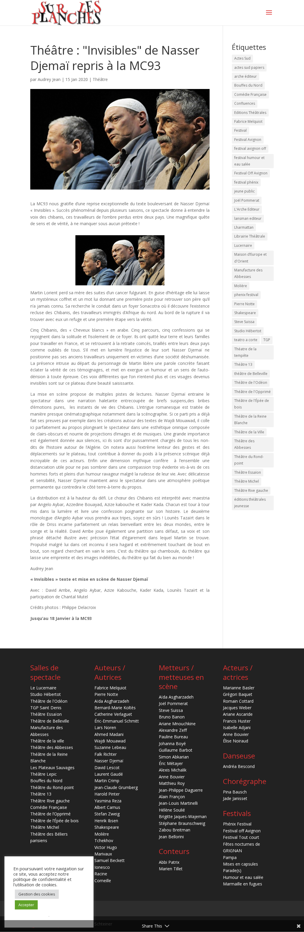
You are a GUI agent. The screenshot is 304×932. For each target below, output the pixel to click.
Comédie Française (250, 94)
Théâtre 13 (243, 364)
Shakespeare (245, 312)
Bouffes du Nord (248, 85)
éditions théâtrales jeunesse (250, 502)
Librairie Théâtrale (249, 236)
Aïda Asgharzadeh (111, 701)
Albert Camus (107, 807)
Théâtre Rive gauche (251, 490)
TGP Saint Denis (45, 707)
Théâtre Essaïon (247, 472)
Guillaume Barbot (175, 750)
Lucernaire (243, 245)
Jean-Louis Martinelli (178, 803)
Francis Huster (237, 721)
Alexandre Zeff (173, 730)
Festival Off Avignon (250, 173)
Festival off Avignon (242, 831)
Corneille (102, 880)
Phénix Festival (237, 824)
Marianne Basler (238, 688)
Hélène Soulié (172, 810)
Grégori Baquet (237, 694)
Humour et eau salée (243, 877)
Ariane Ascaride (238, 714)
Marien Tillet (171, 868)
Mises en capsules (240, 864)
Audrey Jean (49, 79)
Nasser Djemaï (109, 761)
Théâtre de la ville (47, 741)
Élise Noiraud (235, 741)
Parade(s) (232, 870)
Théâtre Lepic (43, 774)
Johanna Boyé (172, 743)
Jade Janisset (235, 798)
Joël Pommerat (246, 200)
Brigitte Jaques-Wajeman (183, 816)
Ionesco (102, 867)
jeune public (244, 191)
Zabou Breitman (174, 830)
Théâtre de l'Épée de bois (251, 404)
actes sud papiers (249, 67)
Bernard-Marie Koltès (115, 707)
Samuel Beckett (109, 860)
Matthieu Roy (172, 783)
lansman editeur (248, 218)
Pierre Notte (244, 303)
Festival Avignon (247, 139)
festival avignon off (250, 148)
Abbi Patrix (169, 862)
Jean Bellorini (171, 836)
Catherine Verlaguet (113, 714)
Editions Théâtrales (250, 112)
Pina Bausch (235, 792)
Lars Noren (105, 727)
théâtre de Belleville (250, 373)
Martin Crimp (106, 780)
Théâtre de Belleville (49, 721)
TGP (266, 339)
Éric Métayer (171, 763)
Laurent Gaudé (108, 774)
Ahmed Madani (109, 734)
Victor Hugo (105, 847)
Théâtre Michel (246, 481)
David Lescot (107, 767)
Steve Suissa (244, 321)
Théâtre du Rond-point (249, 460)
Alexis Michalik (172, 770)
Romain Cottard (238, 701)
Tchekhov (103, 840)
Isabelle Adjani (237, 727)
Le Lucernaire (43, 688)
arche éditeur (245, 76)
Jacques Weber (237, 707)
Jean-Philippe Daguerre (181, 790)
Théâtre (100, 79)
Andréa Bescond (239, 766)
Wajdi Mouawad (110, 741)
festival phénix (246, 182)
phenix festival (246, 294)
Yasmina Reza (107, 801)
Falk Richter (105, 754)
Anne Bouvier (172, 777)
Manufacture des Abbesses (248, 273)
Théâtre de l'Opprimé (252, 391)
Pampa (230, 857)
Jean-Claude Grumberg (116, 787)
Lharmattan (244, 227)
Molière (240, 285)
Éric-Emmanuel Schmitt (116, 721)
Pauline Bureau (173, 736)
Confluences (244, 103)
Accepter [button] (26, 904)
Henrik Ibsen (106, 820)
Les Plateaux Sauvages (52, 767)
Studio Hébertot (247, 330)
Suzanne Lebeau (110, 747)
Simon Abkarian (174, 757)
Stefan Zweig (107, 814)
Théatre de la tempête (245, 352)
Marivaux (103, 854)
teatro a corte (245, 339)
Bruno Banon (172, 717)
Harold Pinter (107, 794)
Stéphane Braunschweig (182, 823)
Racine (100, 874)
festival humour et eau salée (249, 161)
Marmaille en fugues (242, 884)
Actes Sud (242, 58)
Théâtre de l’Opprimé (50, 814)
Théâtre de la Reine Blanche (250, 419)
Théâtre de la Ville (249, 432)
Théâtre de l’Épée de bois (54, 820)
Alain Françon (172, 796)
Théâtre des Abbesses (244, 444)
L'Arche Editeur (246, 209)
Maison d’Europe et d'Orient (250, 257)
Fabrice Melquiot (248, 121)
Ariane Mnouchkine (177, 723)
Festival (240, 130)
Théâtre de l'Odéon (250, 382)
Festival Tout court (241, 837)
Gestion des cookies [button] (36, 894)
